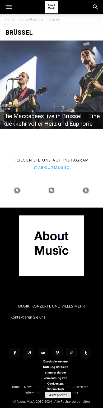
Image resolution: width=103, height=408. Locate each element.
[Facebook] (14, 353)
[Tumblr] (86, 353)
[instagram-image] (17, 190)
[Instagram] (29, 352)
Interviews (32, 392)
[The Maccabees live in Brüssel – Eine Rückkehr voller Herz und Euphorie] (51, 85)
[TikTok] (71, 353)
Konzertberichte (32, 19)
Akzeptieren (58, 394)
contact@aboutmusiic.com (70, 317)
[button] (9, 7)
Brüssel (7, 109)
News (28, 387)
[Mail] (43, 353)
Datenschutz (55, 389)
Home (10, 19)
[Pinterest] (57, 353)
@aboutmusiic (51, 167)
